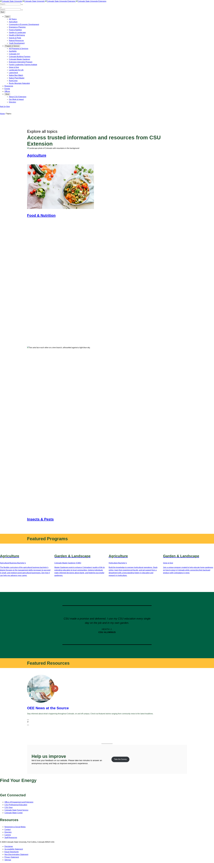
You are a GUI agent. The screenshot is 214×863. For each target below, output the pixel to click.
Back (2, 12)
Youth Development (17, 43)
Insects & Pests (15, 38)
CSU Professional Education (15, 805)
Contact (7, 829)
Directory (12, 102)
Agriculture (13, 22)
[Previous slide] (28, 719)
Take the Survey (120, 759)
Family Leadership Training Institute (23, 65)
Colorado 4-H (14, 54)
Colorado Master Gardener (19, 59)
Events (7, 89)
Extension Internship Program (20, 62)
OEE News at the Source (48, 708)
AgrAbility (13, 51)
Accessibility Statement (13, 849)
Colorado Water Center (13, 813)
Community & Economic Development (24, 24)
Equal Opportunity (11, 852)
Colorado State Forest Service (16, 810)
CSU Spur (8, 807)
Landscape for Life (16, 70)
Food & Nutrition (15, 30)
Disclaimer (8, 846)
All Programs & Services (18, 48)
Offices (7, 91)
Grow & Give (14, 67)
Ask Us (3, 106)
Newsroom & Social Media (15, 827)
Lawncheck (13, 73)
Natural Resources (16, 40)
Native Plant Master (16, 78)
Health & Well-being (17, 35)
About (7, 94)
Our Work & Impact (16, 99)
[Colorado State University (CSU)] (11, 1)
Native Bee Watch (16, 75)
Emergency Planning (17, 27)
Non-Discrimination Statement (16, 854)
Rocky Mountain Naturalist (19, 83)
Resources (8, 86)
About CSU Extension (17, 97)
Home (2, 114)
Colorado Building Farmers (19, 57)
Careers (7, 835)
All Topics (13, 19)
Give (8, 106)
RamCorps (13, 81)
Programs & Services (12, 46)
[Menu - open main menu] (1, 7)
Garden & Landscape (17, 32)
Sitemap (7, 860)
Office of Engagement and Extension (18, 802)
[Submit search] (22, 4)
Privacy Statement (11, 857)
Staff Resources (10, 837)
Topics (7, 16)
